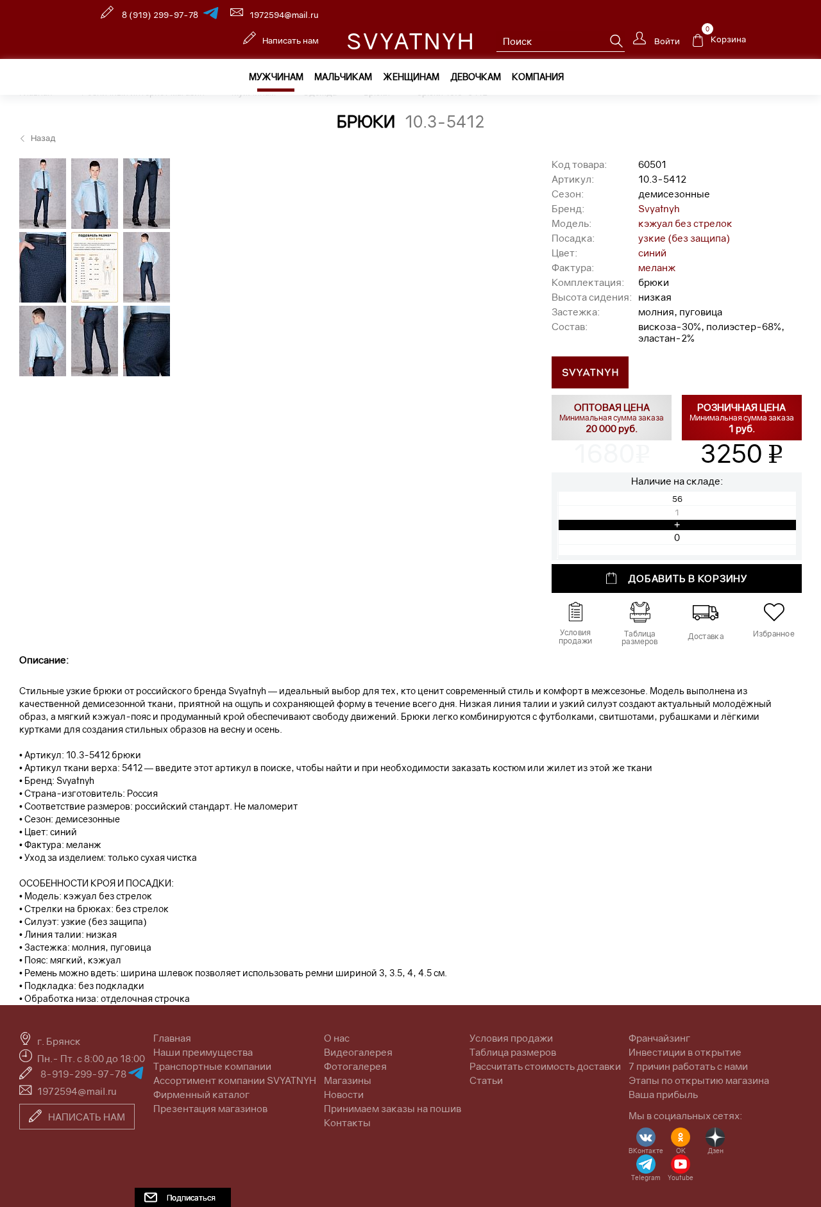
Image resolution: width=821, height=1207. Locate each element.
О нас (337, 1038)
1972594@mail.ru (284, 15)
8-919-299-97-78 (84, 1073)
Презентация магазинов (210, 1108)
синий (652, 252)
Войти (666, 40)
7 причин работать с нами (688, 1066)
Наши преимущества (203, 1052)
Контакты (347, 1122)
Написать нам (290, 40)
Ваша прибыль (663, 1094)
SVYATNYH (410, 41)
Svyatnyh (659, 208)
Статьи (486, 1080)
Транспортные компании (212, 1066)
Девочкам (475, 76)
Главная (172, 1038)
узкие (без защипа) (684, 238)
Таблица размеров (513, 1052)
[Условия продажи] (575, 612)
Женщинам (411, 76)
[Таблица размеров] (639, 612)
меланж (656, 267)
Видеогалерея (358, 1052)
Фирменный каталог (201, 1094)
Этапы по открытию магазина (699, 1080)
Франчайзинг (659, 1038)
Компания (538, 76)
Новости (344, 1094)
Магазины (347, 1080)
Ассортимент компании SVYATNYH (234, 1080)
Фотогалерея (355, 1066)
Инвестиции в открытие (685, 1052)
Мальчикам (343, 76)
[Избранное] (774, 612)
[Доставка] (705, 612)
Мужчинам (276, 76)
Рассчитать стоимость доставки (545, 1066)
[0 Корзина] (697, 43)
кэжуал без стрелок (685, 223)
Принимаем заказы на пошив (392, 1108)
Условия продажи (511, 1038)
